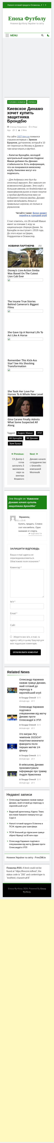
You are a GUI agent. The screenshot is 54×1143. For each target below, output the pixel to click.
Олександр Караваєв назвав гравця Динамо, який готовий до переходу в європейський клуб (32, 686)
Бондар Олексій (28, 698)
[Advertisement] (27, 67)
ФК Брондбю (15, 438)
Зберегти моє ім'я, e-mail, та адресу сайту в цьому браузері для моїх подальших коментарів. (27, 640)
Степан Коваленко (18, 127)
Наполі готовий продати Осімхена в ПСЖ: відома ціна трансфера (24, 5)
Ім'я (12, 602)
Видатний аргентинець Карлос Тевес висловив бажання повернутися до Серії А (26, 814)
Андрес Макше (25, 433)
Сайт (12, 625)
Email (13, 613)
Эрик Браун (15, 443)
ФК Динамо (32, 438)
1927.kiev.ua (23, 136)
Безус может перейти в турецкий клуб (33, 214)
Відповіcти (36, 534)
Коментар (15, 567)
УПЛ (39, 433)
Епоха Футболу (27, 18)
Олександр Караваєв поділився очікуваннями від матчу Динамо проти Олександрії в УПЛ (32, 713)
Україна (32, 102)
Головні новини (16, 102)
